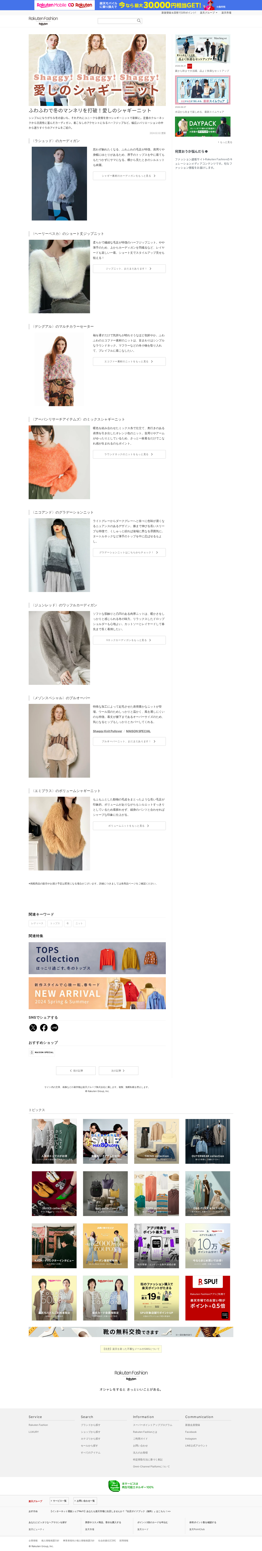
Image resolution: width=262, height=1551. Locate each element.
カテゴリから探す (91, 1438)
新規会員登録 (192, 1424)
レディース (37, 923)
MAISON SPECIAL (138, 731)
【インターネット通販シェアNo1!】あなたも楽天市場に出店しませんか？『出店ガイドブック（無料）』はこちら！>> (110, 1511)
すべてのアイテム (91, 1452)
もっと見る (226, 142)
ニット (79, 923)
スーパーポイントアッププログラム (152, 1424)
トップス (55, 923)
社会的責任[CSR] (107, 1540)
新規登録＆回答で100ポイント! (178, 12)
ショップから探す (91, 1431)
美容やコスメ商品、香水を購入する (103, 1522)
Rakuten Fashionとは (145, 1431)
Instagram (190, 1438)
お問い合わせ (140, 1445)
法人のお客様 (140, 1452)
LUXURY (34, 1431)
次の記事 (118, 1070)
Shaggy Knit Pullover (107, 731)
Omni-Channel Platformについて (151, 1466)
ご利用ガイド (140, 1438)
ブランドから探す (91, 1424)
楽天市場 (226, 12)
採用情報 (123, 1540)
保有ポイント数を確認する (202, 1522)
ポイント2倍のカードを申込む (152, 1522)
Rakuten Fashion (60, 21)
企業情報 (33, 1540)
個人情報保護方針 (50, 1540)
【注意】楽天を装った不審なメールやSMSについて (131, 1348)
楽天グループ (207, 12)
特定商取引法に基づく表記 (148, 1459)
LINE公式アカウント (196, 1445)
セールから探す (89, 1445)
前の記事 (75, 1070)
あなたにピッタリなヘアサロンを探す (48, 1522)
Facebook (191, 1431)
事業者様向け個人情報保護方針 (79, 1540)
